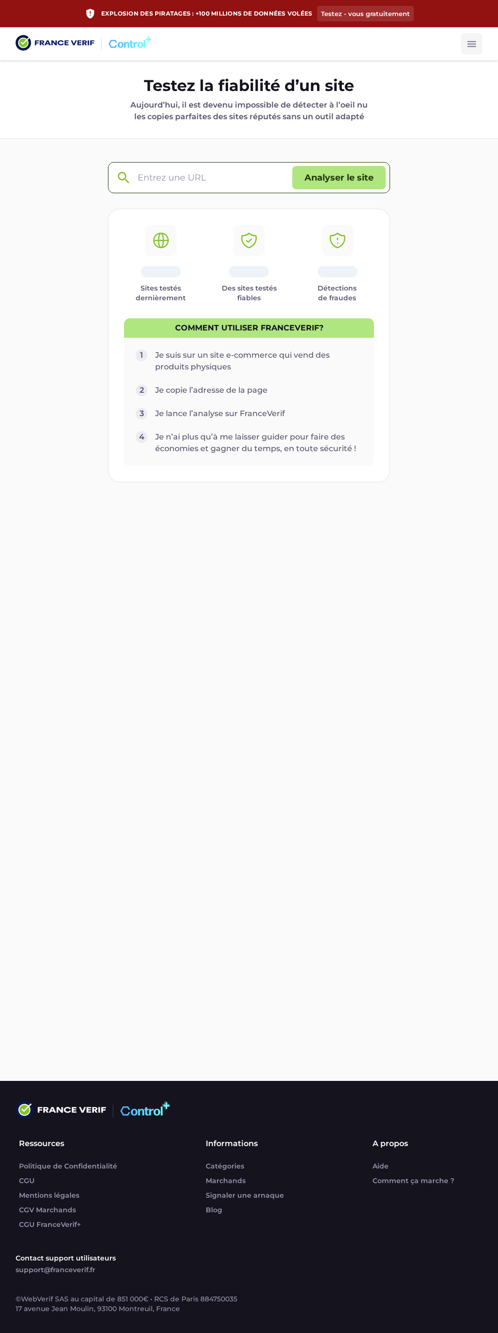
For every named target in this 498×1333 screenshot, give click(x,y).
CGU (27, 1180)
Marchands (226, 1180)
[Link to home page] (55, 44)
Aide (381, 1166)
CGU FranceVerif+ (50, 1224)
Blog (214, 1209)
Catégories (225, 1166)
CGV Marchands (47, 1209)
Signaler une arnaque (245, 1195)
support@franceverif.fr (55, 1269)
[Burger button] (471, 44)
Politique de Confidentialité (68, 1166)
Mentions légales (49, 1195)
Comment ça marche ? (413, 1180)
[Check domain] (123, 178)
